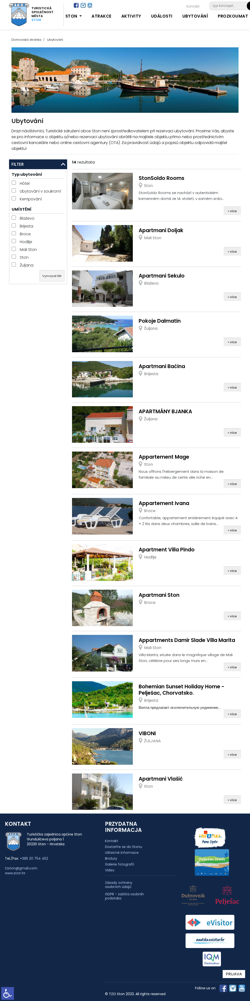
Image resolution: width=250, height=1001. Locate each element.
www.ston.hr (15, 873)
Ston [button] (72, 16)
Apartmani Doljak (161, 230)
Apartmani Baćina (162, 366)
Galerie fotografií (119, 864)
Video (110, 870)
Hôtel (24, 183)
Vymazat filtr (52, 276)
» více (232, 211)
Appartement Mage (164, 456)
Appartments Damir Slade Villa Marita (187, 640)
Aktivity (131, 16)
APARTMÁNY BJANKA (165, 411)
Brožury (111, 858)
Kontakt (193, 6)
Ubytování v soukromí (40, 191)
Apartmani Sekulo (162, 275)
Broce (25, 234)
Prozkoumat (233, 16)
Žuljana (26, 265)
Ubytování (195, 16)
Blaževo (26, 218)
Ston (24, 257)
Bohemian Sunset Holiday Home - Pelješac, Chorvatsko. (181, 689)
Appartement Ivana (164, 503)
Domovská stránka (26, 39)
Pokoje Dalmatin (160, 320)
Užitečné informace (122, 852)
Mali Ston (28, 249)
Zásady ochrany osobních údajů (118, 885)
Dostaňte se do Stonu (123, 846)
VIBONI (147, 733)
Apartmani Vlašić (161, 778)
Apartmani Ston (159, 595)
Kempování (30, 199)
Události (162, 16)
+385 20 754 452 (34, 858)
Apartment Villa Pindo (167, 549)
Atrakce (102, 16)
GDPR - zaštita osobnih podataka (124, 896)
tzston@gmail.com (21, 868)
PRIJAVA (234, 974)
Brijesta (26, 226)
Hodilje (25, 242)
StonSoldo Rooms (161, 178)
